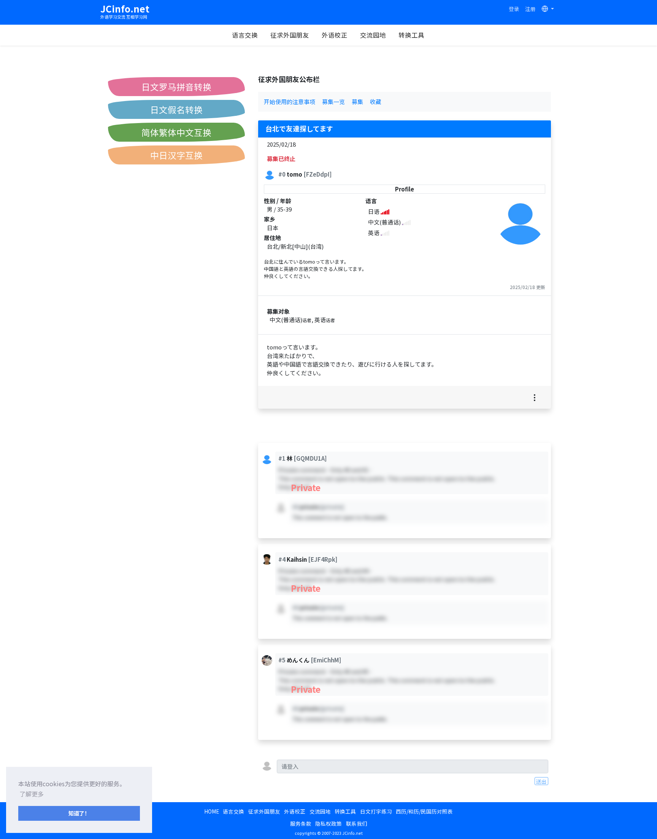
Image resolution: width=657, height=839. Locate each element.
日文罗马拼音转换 (176, 87)
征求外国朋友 (289, 35)
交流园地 (373, 35)
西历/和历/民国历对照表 (424, 811)
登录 (514, 9)
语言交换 (245, 35)
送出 (541, 781)
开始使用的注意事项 (289, 102)
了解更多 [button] (31, 793)
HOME (211, 811)
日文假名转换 (176, 109)
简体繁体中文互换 (176, 132)
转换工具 (411, 35)
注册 (530, 9)
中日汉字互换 (176, 155)
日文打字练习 (376, 811)
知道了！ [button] (79, 813)
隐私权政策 (328, 823)
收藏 (375, 102)
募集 (357, 102)
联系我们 (356, 823)
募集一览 (333, 102)
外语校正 (335, 35)
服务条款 (300, 823)
